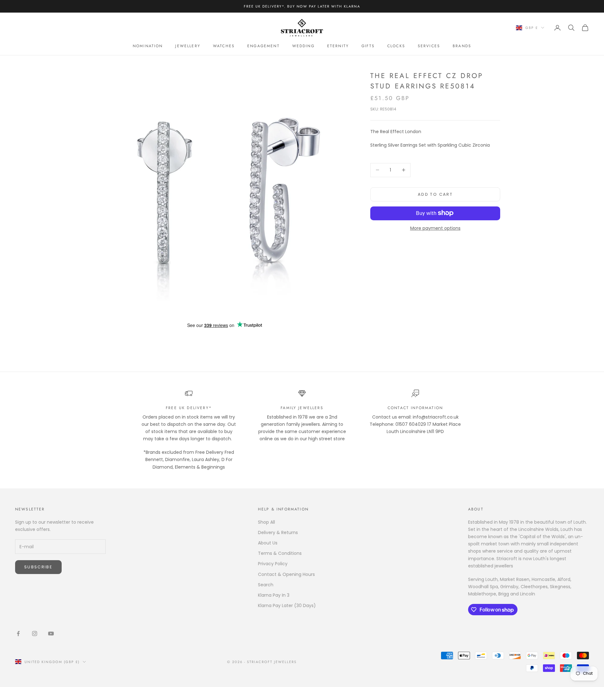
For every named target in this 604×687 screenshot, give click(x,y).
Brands (462, 46)
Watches (224, 46)
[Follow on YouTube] (51, 633)
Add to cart (435, 194)
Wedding (303, 46)
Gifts (368, 46)
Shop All (266, 522)
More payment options (435, 228)
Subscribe (38, 567)
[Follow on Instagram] (34, 633)
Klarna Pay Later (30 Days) (287, 605)
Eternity (338, 46)
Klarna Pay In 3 (273, 595)
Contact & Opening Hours (286, 574)
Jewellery (187, 46)
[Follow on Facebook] (18, 633)
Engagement (263, 46)
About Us (267, 543)
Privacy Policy (273, 563)
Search (265, 585)
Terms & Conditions (280, 553)
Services (429, 46)
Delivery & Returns (278, 532)
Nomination (148, 46)
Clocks (396, 46)
